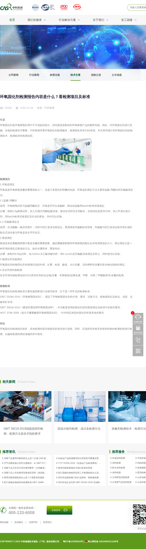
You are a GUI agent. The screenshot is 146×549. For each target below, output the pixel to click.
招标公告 (96, 74)
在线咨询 (56, 510)
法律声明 (33, 522)
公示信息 (117, 74)
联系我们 (47, 522)
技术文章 (75, 74)
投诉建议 (18, 522)
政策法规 (55, 74)
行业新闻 (34, 74)
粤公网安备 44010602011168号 (103, 541)
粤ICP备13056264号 (73, 541)
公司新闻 (14, 74)
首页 (12, 19)
